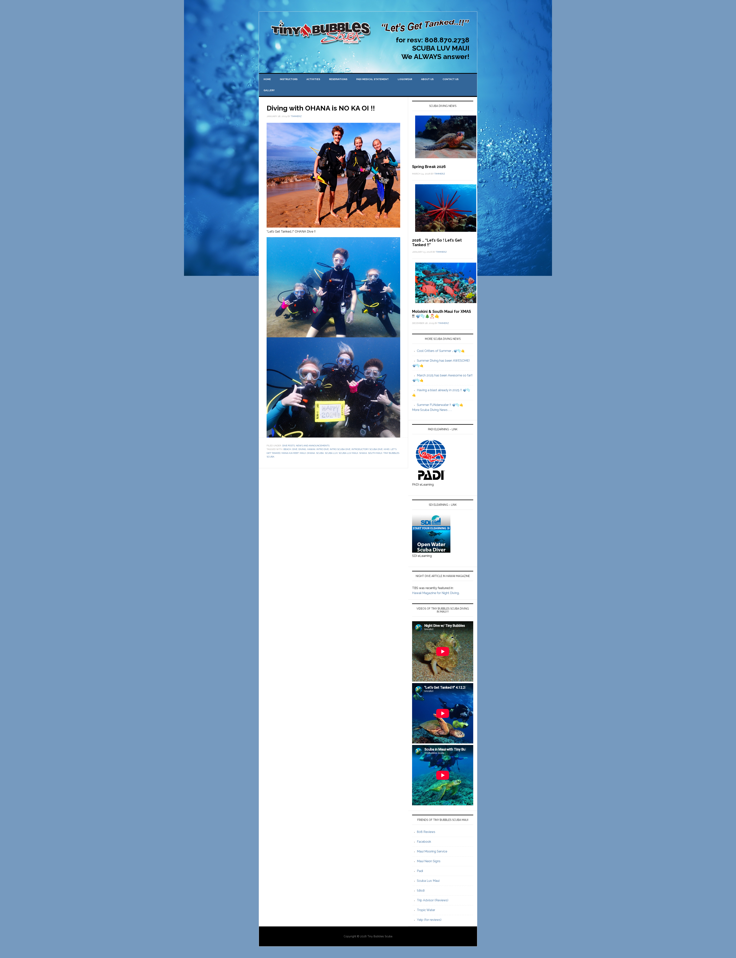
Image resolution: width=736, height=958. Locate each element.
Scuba (320, 453)
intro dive (322, 449)
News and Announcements (312, 445)
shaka (363, 453)
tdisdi (421, 890)
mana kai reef (290, 453)
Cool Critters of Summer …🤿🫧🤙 (441, 351)
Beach (287, 449)
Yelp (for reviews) (429, 920)
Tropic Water (426, 910)
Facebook (424, 841)
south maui (375, 453)
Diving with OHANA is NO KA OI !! (321, 108)
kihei (386, 449)
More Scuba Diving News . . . (432, 410)
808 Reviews (426, 832)
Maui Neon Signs (428, 861)
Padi (420, 871)
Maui (303, 453)
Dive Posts (288, 445)
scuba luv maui (348, 453)
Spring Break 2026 (429, 166)
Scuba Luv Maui (428, 881)
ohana (311, 453)
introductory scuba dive (367, 449)
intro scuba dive (340, 449)
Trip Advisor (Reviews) (432, 900)
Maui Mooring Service (432, 851)
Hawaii (311, 449)
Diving (302, 449)
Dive (294, 449)
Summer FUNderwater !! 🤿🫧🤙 (440, 405)
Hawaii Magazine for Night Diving (435, 593)
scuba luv (331, 453)
